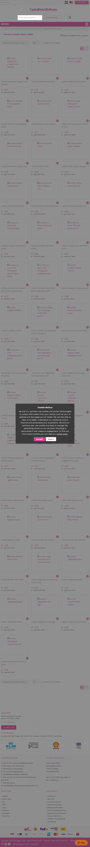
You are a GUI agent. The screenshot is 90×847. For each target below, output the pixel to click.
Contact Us (51, 796)
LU (3, 802)
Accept (39, 439)
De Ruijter (6, 813)
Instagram (2, 844)
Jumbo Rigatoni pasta (10, 540)
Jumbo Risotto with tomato (73, 540)
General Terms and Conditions (56, 840)
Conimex (5, 810)
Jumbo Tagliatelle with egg (43, 622)
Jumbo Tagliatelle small (11, 622)
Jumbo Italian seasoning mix (73, 206)
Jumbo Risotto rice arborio (42, 540)
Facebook (9, 844)
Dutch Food (6, 799)
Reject (51, 439)
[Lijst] (87, 48)
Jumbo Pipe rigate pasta (42, 500)
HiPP (4, 805)
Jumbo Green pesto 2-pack (43, 124)
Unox (4, 807)
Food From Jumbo (21, 28)
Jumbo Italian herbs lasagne (73, 166)
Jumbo (11, 28)
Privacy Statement (54, 816)
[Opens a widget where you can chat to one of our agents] (81, 843)
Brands (5, 796)
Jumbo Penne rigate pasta (12, 500)
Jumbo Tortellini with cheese (73, 622)
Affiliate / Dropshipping (56, 819)
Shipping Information (55, 807)
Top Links (5, 2)
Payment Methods (54, 805)
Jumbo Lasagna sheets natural (74, 288)
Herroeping (51, 822)
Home (6, 28)
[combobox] (30, 17)
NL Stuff (66, 2)
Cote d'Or (5, 816)
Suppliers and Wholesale (56, 813)
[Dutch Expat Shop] (43, 10)
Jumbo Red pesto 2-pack (72, 500)
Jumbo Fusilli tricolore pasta (73, 82)
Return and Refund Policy (56, 810)
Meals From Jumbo (35, 28)
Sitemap (73, 840)
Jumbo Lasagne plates (11, 331)
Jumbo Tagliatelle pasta (71, 579)
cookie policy (62, 434)
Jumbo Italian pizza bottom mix (44, 206)
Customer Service (54, 802)
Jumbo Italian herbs (40, 166)
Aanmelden (82, 2)
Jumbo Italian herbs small (12, 206)
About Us (50, 799)
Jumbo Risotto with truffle (12, 579)
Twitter (6, 844)
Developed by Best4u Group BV (25, 844)
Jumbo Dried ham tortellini (42, 82)
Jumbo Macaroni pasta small (74, 331)
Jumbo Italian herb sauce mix (14, 166)
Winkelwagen (70, 17)
